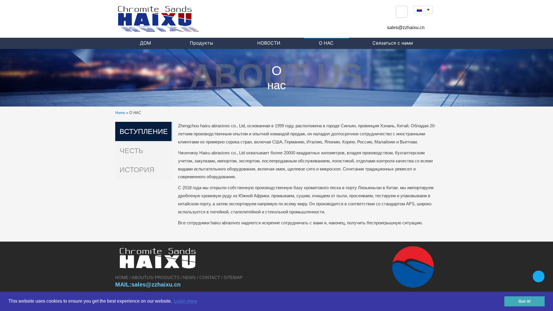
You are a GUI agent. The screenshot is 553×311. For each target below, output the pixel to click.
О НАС (326, 43)
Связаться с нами (392, 43)
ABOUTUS (142, 277)
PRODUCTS (167, 277)
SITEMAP (233, 277)
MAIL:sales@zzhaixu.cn (148, 284)
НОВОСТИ (268, 43)
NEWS (189, 277)
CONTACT (209, 277)
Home (120, 113)
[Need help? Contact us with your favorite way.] (538, 276)
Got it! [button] (524, 301)
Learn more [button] (185, 301)
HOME (122, 277)
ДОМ (145, 43)
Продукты (201, 43)
